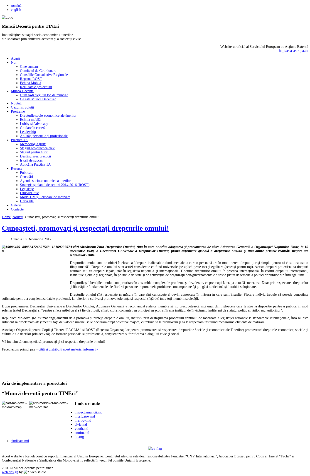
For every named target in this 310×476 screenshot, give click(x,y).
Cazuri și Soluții (22, 107)
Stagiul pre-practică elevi (37, 148)
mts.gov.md (83, 420)
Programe (18, 111)
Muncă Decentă (22, 91)
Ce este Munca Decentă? (38, 99)
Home (6, 217)
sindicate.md (20, 441)
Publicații (26, 172)
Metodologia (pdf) (33, 144)
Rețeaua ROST (31, 79)
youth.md (81, 428)
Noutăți (16, 103)
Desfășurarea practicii (35, 156)
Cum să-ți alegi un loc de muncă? (44, 95)
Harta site (27, 201)
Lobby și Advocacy (34, 124)
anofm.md (82, 433)
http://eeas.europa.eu (293, 51)
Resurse (16, 168)
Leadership (28, 132)
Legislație (27, 189)
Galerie (16, 205)
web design (10, 472)
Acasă (15, 58)
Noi (13, 62)
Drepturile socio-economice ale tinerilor (48, 115)
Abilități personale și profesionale (44, 136)
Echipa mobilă (30, 119)
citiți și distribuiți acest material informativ (68, 349)
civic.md (81, 424)
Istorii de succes (31, 160)
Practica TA (19, 140)
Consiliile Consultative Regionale (44, 75)
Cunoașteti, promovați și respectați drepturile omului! (85, 228)
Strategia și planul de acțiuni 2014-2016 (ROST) (54, 185)
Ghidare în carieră (33, 128)
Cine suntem (29, 66)
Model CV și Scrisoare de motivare (45, 197)
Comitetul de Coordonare (38, 70)
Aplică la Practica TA (35, 164)
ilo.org (79, 437)
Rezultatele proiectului (36, 87)
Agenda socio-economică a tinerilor (45, 181)
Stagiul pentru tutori (34, 152)
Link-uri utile (29, 193)
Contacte (17, 209)
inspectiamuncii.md (88, 412)
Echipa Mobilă (30, 83)
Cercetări (26, 177)
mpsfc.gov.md (85, 416)
